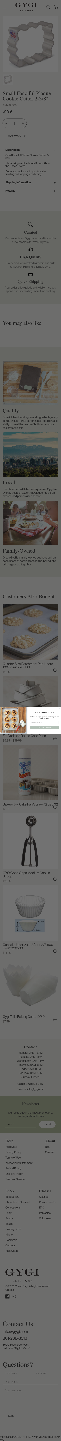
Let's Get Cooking (44, 727)
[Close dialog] (59, 708)
